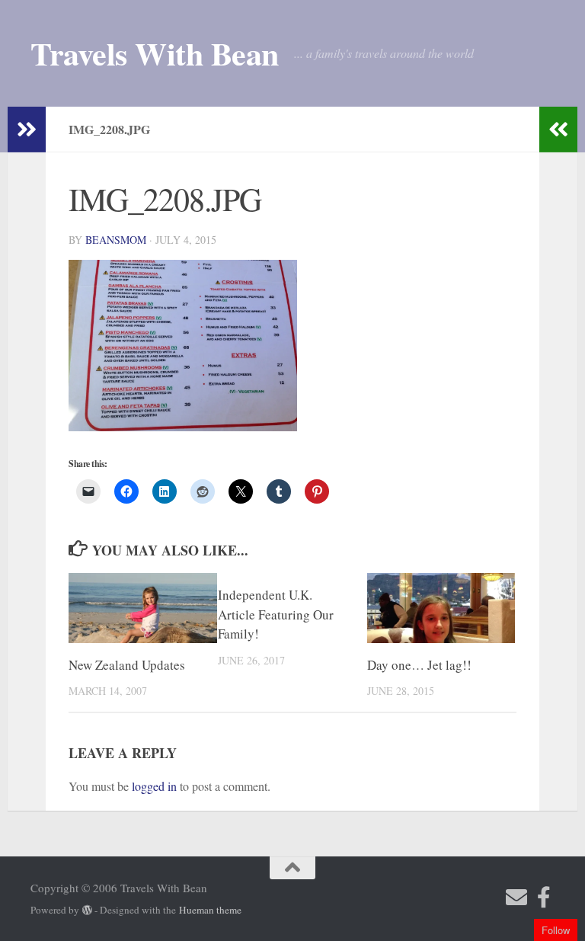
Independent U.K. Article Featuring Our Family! (276, 614)
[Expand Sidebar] (27, 129)
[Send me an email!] (516, 897)
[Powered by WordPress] (87, 910)
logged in (154, 786)
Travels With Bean (154, 53)
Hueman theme (210, 910)
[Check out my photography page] (544, 897)
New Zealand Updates (127, 665)
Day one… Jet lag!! (419, 665)
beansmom (115, 239)
